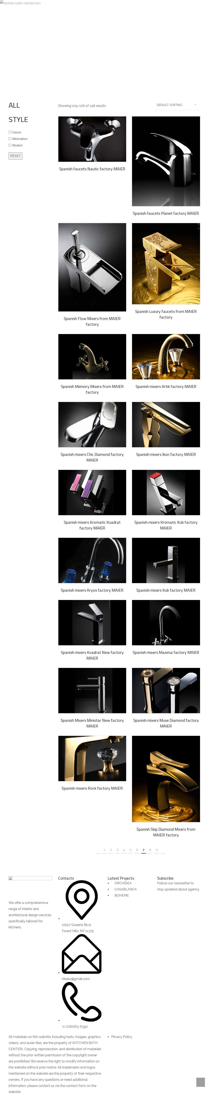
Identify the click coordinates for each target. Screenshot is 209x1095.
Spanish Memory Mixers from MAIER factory (92, 389)
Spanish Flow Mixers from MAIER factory (92, 321)
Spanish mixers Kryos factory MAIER (92, 590)
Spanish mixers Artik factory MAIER (166, 386)
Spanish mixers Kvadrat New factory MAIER (92, 655)
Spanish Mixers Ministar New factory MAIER (92, 723)
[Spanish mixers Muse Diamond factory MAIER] (166, 690)
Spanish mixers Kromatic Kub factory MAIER (166, 525)
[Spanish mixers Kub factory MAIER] (166, 560)
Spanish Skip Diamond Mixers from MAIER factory (166, 832)
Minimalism (20, 138)
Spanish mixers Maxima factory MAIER (166, 652)
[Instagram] (47, 935)
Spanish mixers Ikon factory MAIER (166, 454)
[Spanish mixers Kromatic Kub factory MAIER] (166, 492)
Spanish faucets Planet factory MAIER (166, 213)
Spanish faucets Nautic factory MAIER (92, 169)
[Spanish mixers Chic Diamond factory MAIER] (92, 424)
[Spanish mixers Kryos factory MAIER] (92, 560)
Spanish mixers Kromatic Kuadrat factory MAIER (92, 525)
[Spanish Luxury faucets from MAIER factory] (166, 264)
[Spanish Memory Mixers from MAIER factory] (92, 357)
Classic (16, 132)
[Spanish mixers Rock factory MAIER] (92, 758)
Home (74, 55)
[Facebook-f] (14, 935)
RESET (15, 156)
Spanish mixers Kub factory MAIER (166, 590)
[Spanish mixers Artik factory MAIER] (166, 357)
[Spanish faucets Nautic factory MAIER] (92, 139)
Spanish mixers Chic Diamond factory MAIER (92, 457)
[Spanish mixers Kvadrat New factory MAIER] (92, 622)
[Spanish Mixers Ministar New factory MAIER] (92, 690)
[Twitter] (25, 935)
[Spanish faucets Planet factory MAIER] (166, 161)
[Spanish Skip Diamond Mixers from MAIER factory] (166, 779)
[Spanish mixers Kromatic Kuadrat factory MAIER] (92, 492)
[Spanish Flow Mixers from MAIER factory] (92, 267)
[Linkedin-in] (36, 935)
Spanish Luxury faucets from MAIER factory (166, 314)
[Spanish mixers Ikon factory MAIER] (166, 424)
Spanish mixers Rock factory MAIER (92, 788)
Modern (17, 145)
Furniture (92, 55)
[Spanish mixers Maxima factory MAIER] (166, 622)
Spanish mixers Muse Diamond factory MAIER (166, 723)
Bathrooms (114, 55)
